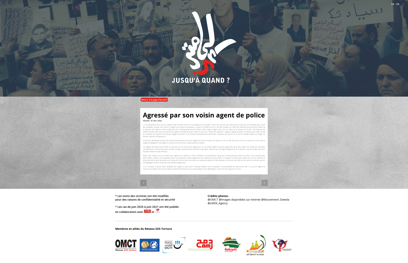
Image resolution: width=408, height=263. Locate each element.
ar (392, 4)
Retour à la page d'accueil (154, 99)
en (397, 4)
